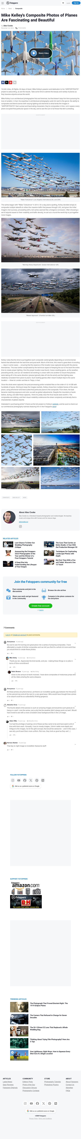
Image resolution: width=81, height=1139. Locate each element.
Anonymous (31, 658)
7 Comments (22, 28)
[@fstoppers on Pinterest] (36, 780)
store (54, 406)
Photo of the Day (29, 1084)
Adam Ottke (13, 721)
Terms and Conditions (45, 1118)
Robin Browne (16, 671)
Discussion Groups (30, 1087)
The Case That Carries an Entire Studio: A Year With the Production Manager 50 (66, 545)
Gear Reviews (8, 1084)
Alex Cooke (8, 25)
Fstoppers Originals (10, 1087)
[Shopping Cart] (63, 3)
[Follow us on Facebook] (24, 780)
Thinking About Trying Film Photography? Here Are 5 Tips (50, 1040)
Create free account (40, 605)
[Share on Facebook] (3, 82)
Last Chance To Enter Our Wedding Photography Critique (25, 545)
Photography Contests (31, 1090)
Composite (18, 8)
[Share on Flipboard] (10, 82)
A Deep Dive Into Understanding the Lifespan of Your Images (25, 564)
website (55, 404)
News (10, 8)
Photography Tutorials (52, 1081)
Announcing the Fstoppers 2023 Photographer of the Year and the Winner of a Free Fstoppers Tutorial (25, 554)
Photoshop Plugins (51, 1084)
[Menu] (2, 3)
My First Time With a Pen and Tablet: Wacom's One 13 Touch (66, 562)
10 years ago (19, 641)
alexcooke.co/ (23, 522)
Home (3, 8)
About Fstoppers (72, 1081)
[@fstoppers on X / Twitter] (30, 780)
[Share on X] (6, 82)
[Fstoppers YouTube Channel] (18, 780)
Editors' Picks (28, 1081)
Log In (68, 3)
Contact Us (70, 1084)
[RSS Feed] (42, 780)
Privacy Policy (33, 1118)
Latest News (7, 1081)
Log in (41, 610)
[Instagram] (20, 526)
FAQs (68, 1090)
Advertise (69, 1087)
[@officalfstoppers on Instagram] (12, 780)
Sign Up (76, 3)
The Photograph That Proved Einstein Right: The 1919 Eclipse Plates (49, 1004)
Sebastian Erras (12, 705)
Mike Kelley (16, 497)
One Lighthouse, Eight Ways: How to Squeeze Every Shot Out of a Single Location (50, 1052)
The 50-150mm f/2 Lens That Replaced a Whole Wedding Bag (49, 1028)
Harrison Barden (12, 743)
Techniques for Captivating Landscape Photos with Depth (66, 553)
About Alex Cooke (27, 512)
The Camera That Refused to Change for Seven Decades (48, 1016)
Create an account (19, 635)
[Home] (12, 3)
